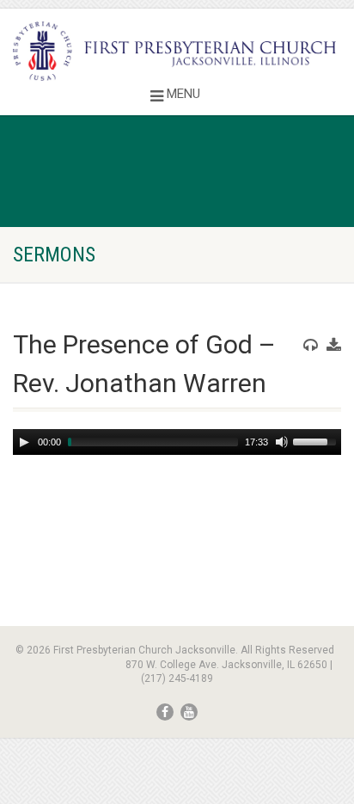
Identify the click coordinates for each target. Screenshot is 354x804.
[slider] (317, 440)
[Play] (24, 442)
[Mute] (282, 442)
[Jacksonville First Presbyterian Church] (177, 51)
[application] (177, 442)
